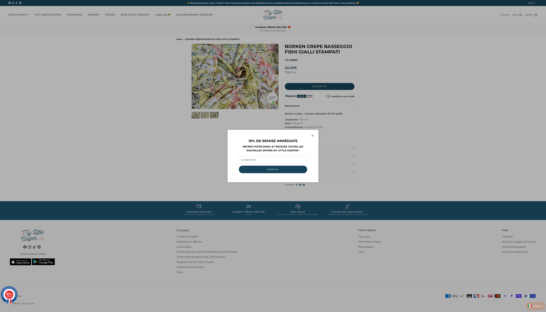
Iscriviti (273, 169)
